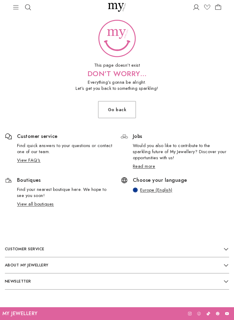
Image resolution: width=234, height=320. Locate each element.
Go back (117, 109)
